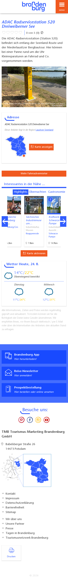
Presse (9, 528)
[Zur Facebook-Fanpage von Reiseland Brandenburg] (30, 421)
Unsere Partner (15, 524)
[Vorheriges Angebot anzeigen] (5, 221)
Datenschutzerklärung (20, 503)
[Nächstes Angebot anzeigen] (63, 221)
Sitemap (11, 512)
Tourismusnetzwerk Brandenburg (27, 537)
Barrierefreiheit (15, 507)
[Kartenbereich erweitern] (63, 194)
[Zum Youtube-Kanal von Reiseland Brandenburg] (46, 421)
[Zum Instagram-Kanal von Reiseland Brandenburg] (38, 421)
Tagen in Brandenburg (20, 533)
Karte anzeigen (43, 147)
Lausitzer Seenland (44, 130)
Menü (62, 10)
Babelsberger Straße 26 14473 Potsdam (20, 447)
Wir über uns (14, 519)
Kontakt (10, 493)
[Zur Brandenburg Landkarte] (26, 472)
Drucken (11, 557)
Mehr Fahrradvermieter (34, 173)
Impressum (12, 498)
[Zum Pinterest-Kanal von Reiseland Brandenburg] (21, 421)
